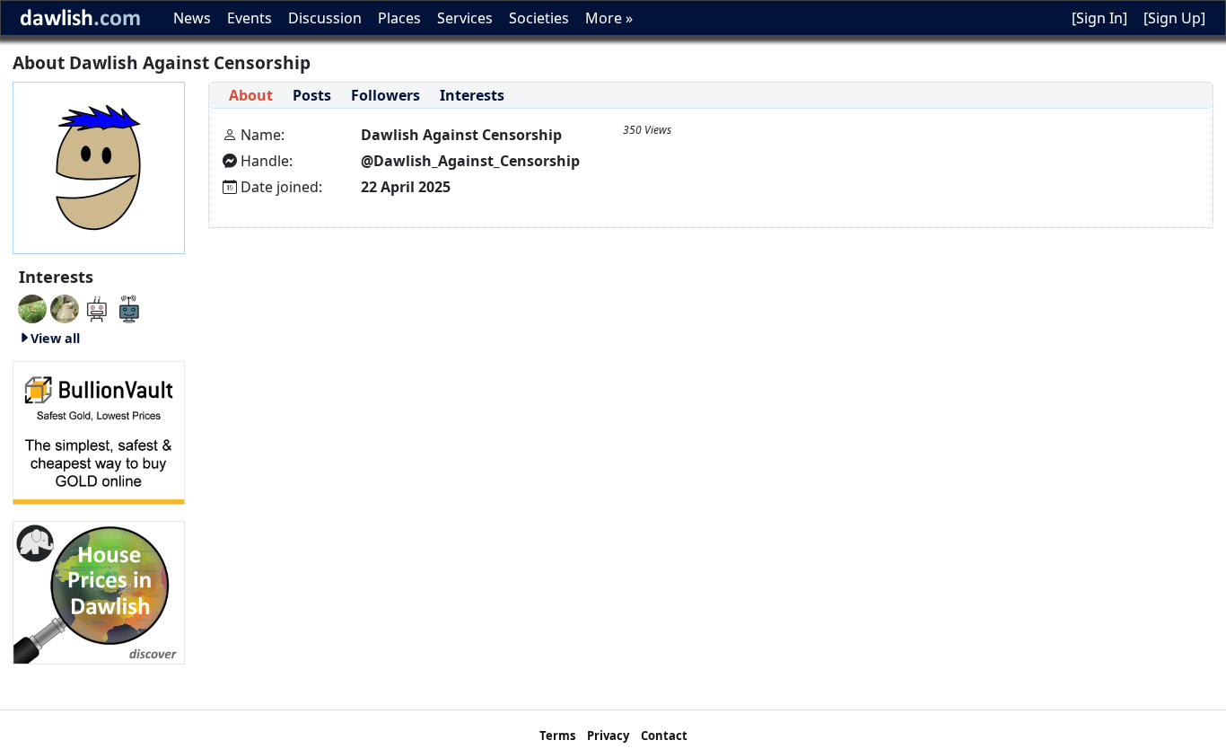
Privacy (608, 735)
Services (465, 18)
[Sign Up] (1174, 18)
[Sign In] (1099, 18)
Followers (385, 95)
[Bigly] (99, 591)
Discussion (325, 18)
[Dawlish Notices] (97, 307)
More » (609, 18)
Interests (472, 95)
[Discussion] (32, 307)
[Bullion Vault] (99, 431)
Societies (539, 18)
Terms (557, 735)
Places (399, 18)
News (192, 18)
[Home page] (99, 166)
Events (249, 18)
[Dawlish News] (129, 307)
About (251, 95)
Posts (312, 95)
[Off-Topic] (64, 307)
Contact (664, 735)
